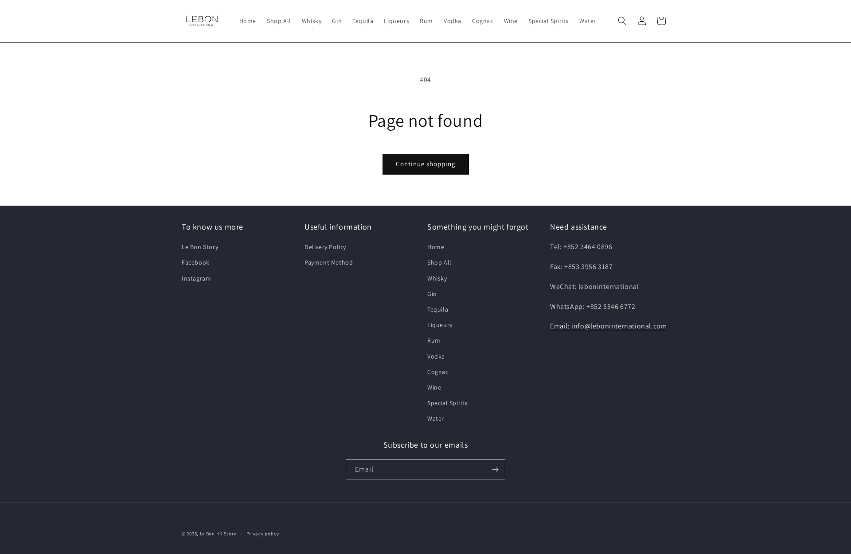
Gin (432, 294)
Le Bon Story (200, 247)
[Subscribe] (495, 469)
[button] (622, 21)
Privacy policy (262, 534)
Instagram (196, 278)
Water (435, 418)
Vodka (436, 356)
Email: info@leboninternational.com (608, 326)
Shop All (439, 262)
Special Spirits (447, 403)
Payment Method (328, 262)
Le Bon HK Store (218, 534)
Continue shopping (426, 164)
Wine (434, 387)
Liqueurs (440, 325)
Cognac (438, 372)
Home (435, 247)
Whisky (437, 278)
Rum (434, 340)
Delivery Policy (325, 247)
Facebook (196, 262)
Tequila (437, 309)
